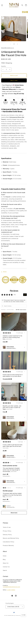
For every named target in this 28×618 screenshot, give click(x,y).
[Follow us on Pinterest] (27, 12)
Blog (4, 559)
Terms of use (6, 527)
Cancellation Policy (8, 542)
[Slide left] (10, 44)
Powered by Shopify (20, 615)
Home (4, 556)
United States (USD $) (13, 606)
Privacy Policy (7, 531)
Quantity (3, 66)
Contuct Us (6, 566)
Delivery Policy (7, 534)
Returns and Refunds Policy (11, 538)
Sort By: (18, 309)
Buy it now (14, 80)
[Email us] (23, 12)
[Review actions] (25, 333)
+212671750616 (11, 589)
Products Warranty (8, 545)
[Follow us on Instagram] (25, 12)
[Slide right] (17, 44)
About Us (5, 563)
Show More (9, 339)
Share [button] (5, 271)
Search (5, 570)
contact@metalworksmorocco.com (11, 586)
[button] (2, 5)
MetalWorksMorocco (12, 615)
